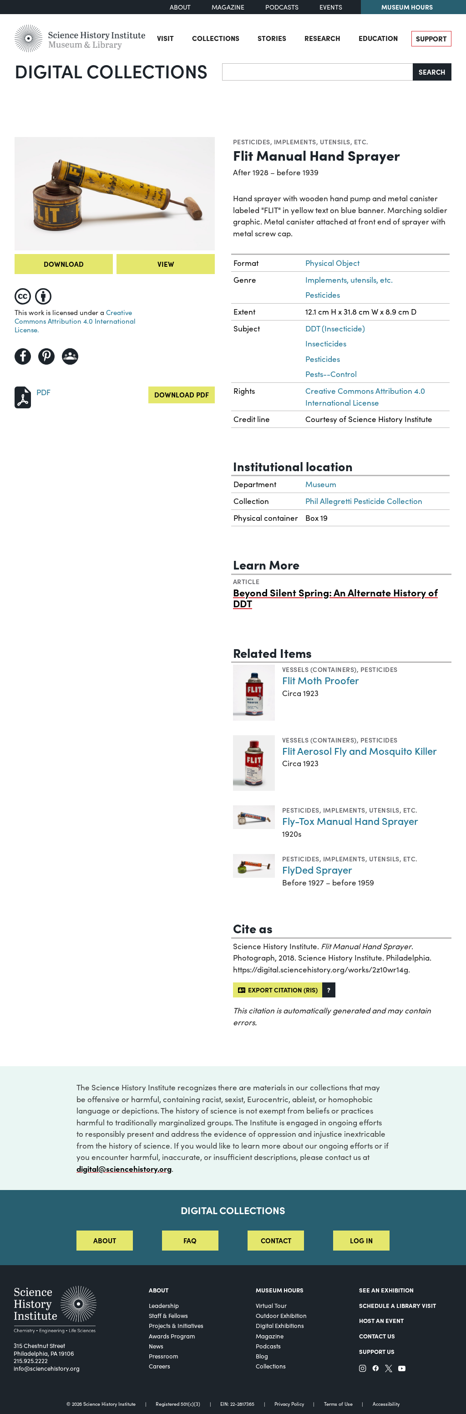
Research (322, 38)
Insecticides (325, 343)
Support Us (377, 1351)
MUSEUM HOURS (280, 1290)
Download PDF (181, 394)
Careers (159, 1366)
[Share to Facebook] (23, 356)
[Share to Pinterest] (46, 356)
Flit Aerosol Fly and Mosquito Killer (359, 750)
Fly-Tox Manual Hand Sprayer (350, 821)
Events (330, 7)
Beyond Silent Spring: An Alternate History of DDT (335, 597)
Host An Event (381, 1320)
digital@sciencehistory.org (124, 1168)
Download (64, 264)
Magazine (228, 7)
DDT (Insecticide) (335, 328)
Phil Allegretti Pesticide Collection (363, 501)
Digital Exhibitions (280, 1326)
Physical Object (332, 263)
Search (432, 71)
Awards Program (172, 1336)
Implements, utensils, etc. (321, 141)
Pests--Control (331, 374)
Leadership (164, 1306)
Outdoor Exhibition (281, 1316)
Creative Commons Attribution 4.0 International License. (75, 321)
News (156, 1346)
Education (378, 38)
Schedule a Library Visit (397, 1305)
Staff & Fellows (168, 1316)
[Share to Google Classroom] (70, 356)
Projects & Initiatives (176, 1326)
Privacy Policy (289, 1404)
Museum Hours (407, 6)
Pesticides (251, 141)
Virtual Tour (271, 1306)
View (165, 264)
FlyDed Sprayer (317, 869)
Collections (215, 38)
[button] (328, 989)
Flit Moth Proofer (320, 680)
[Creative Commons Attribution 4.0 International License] (35, 294)
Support (431, 38)
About (180, 7)
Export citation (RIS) (281, 989)
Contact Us (377, 1336)
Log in (361, 1240)
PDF (43, 392)
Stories (272, 38)
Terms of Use (338, 1404)
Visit (165, 38)
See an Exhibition (386, 1290)
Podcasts (282, 7)
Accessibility (386, 1404)
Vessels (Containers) (319, 669)
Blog (262, 1356)
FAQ (190, 1240)
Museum (320, 484)
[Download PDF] (23, 396)
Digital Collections (111, 70)
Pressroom (163, 1356)
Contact (276, 1240)
